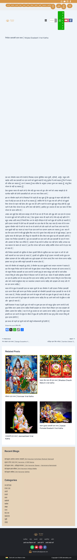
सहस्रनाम (7, 516)
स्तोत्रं (6, 522)
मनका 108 (7, 488)
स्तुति (6, 519)
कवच (6, 497)
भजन (6, 510)
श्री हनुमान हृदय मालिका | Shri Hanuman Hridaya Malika (21, 468)
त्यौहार (6, 507)
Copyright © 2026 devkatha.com (61, 557)
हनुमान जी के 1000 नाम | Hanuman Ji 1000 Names (19, 462)
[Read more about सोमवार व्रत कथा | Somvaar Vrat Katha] (21, 374)
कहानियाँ (7, 500)
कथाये (6, 494)
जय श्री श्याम (8, 485)
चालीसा (6, 504)
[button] (46, 21)
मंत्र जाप (7, 513)
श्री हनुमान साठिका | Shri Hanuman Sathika (17, 472)
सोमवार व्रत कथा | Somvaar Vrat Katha (19, 396)
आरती (6, 491)
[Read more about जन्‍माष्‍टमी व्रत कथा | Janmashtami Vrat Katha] (21, 417)
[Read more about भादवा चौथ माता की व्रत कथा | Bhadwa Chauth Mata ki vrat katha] (56, 366)
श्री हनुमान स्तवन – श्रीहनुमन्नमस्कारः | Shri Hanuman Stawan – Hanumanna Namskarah (31, 465)
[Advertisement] (38, 53)
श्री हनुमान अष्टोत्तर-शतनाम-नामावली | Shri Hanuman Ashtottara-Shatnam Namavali (29, 459)
